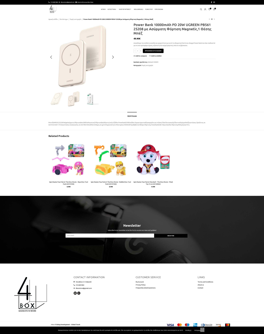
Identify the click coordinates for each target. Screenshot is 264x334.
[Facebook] (75, 293)
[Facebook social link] (211, 2)
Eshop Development (63, 324)
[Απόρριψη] (202, 330)
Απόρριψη (197, 330)
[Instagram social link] (214, 2)
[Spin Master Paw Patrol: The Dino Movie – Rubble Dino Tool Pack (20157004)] (111, 160)
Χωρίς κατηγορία (75, 19)
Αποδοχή (188, 330)
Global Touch (75, 324)
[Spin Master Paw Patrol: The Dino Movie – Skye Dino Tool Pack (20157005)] (68, 160)
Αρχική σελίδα (53, 19)
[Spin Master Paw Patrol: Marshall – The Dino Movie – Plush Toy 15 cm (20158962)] (153, 160)
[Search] (201, 9)
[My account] (205, 9)
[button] (51, 57)
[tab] (132, 115)
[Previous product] (209, 19)
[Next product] (214, 19)
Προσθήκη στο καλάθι (153, 50)
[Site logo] (52, 9)
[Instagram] (78, 293)
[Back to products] (212, 19)
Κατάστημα (64, 19)
